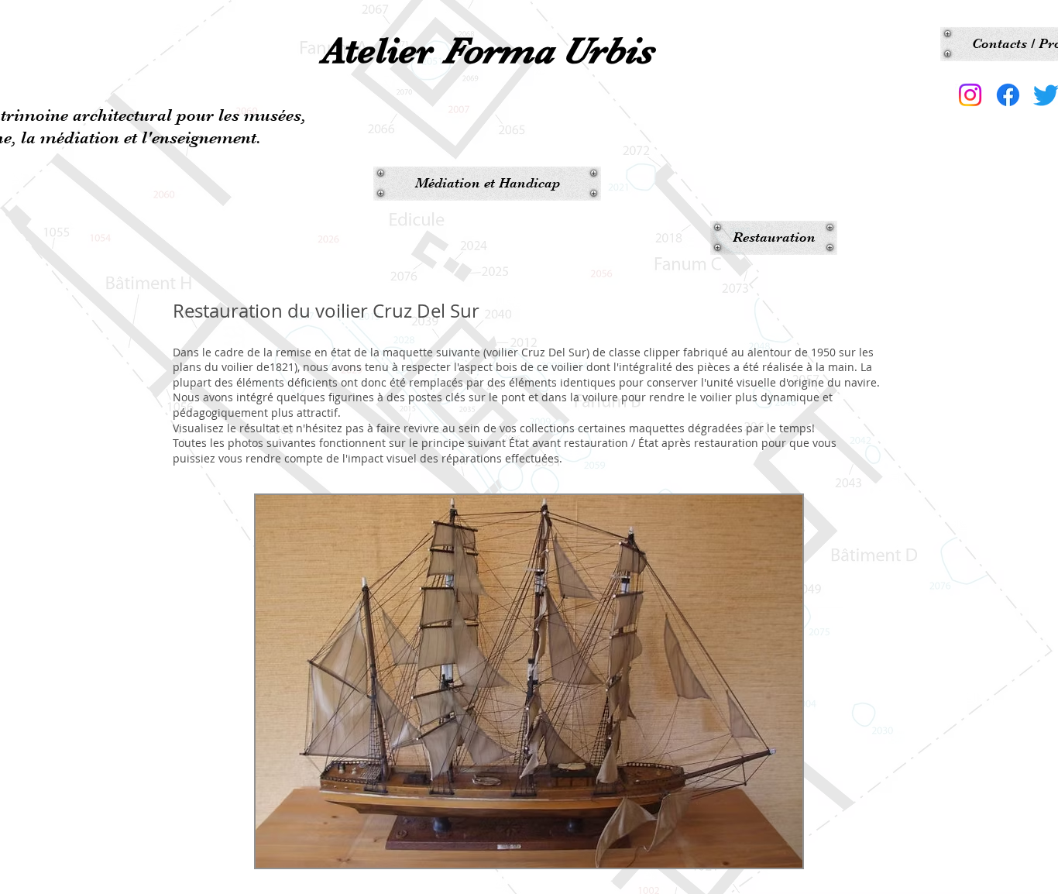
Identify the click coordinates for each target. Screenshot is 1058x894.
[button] (529, 681)
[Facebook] (1008, 95)
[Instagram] (970, 95)
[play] (765, 854)
